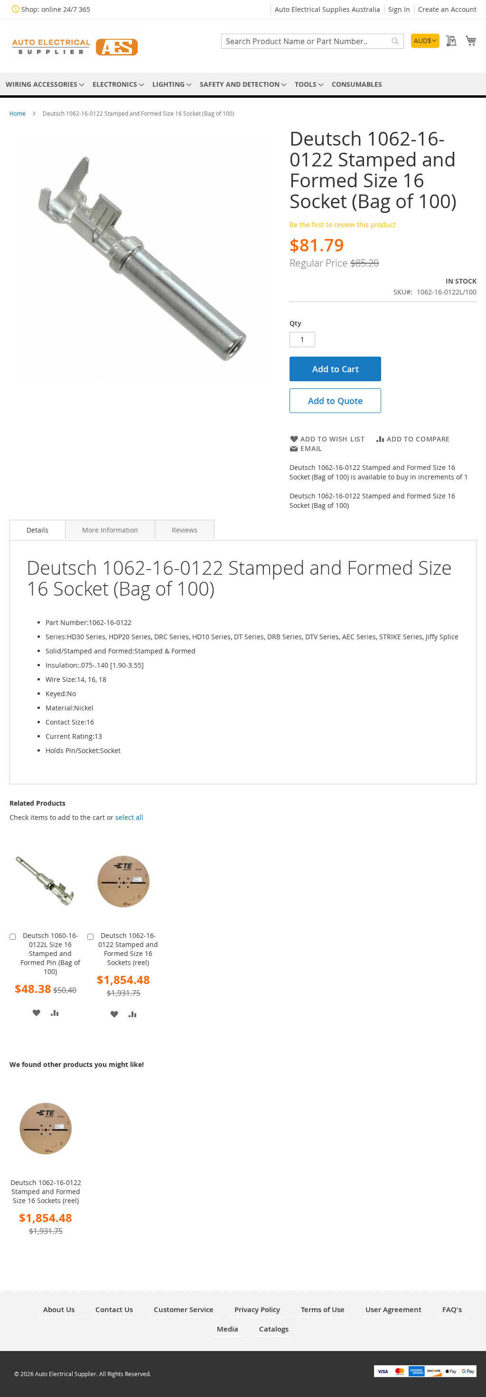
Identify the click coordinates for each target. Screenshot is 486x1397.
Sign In (399, 9)
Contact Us (114, 1309)
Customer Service (184, 1309)
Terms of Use (323, 1309)
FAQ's (452, 1309)
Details (37, 529)
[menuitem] (43, 84)
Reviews (184, 529)
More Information (110, 529)
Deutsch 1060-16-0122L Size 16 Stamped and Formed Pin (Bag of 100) (50, 953)
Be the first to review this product (343, 224)
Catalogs (274, 1329)
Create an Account (447, 9)
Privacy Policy (257, 1309)
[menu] (243, 84)
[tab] (37, 529)
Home (18, 113)
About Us (59, 1309)
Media (227, 1329)
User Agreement (393, 1309)
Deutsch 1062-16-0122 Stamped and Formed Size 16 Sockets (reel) (128, 949)
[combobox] (312, 41)
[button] (425, 41)
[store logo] (75, 45)
